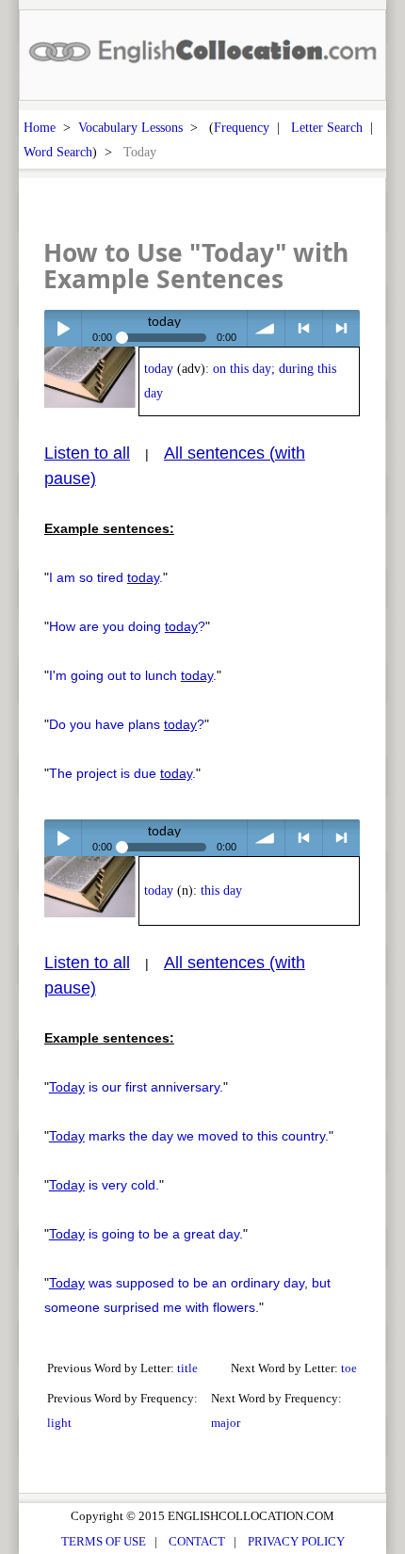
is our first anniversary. (136, 1086)
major (225, 1423)
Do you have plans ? (126, 724)
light (59, 1423)
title (187, 1368)
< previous (303, 328)
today (158, 369)
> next (341, 328)
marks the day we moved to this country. (189, 1135)
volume (266, 328)
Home (40, 127)
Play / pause (62, 328)
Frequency (241, 127)
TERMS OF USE (103, 1541)
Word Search (58, 151)
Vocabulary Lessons (130, 127)
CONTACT (197, 1541)
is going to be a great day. (146, 1233)
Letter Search (327, 127)
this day (221, 890)
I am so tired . (106, 577)
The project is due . (122, 773)
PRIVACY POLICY (296, 1541)
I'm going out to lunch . (133, 675)
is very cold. (104, 1184)
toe (349, 1368)
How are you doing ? (127, 626)
